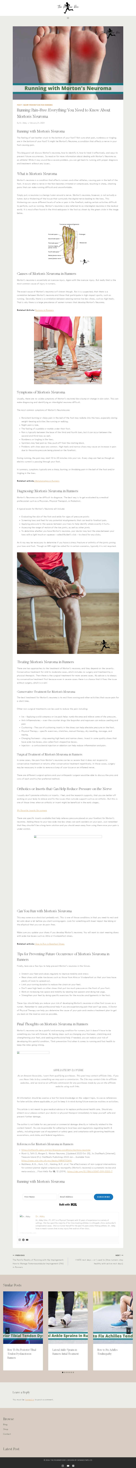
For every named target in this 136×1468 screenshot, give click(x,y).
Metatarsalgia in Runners (47, 481)
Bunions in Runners (44, 310)
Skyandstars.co (84, 1460)
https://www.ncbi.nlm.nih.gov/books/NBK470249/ (47, 1161)
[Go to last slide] (7, 1331)
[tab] (62, 1372)
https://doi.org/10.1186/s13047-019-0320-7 (89, 1172)
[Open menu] (68, 18)
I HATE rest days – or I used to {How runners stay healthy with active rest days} (99, 1260)
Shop (5, 1429)
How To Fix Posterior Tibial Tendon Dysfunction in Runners (21, 1354)
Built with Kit (68, 1204)
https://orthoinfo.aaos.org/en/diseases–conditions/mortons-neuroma (56, 1150)
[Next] (128, 1331)
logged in (29, 1400)
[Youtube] (27, 1240)
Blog (5, 1425)
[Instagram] (19, 1240)
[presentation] (23, 1317)
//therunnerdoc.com (28, 1233)
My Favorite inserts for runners (32, 810)
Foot (19, 105)
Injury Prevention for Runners (37, 105)
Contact (7, 1434)
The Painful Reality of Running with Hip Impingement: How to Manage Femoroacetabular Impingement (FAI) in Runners (38, 1261)
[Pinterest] (23, 1240)
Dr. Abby (23, 123)
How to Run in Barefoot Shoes (50, 944)
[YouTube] (68, 1466)
